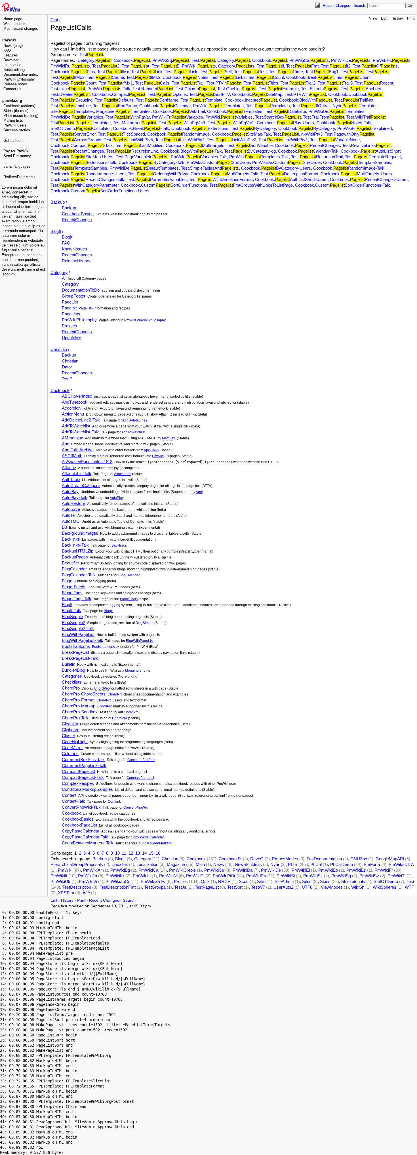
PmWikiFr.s (391, 60)
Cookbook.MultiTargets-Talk (224, 173)
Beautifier (70, 562)
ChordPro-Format (78, 699)
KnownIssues (74, 248)
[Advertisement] (24, 208)
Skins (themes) (15, 111)
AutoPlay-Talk (74, 497)
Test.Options (167, 94)
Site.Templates (72, 111)
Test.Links (228, 77)
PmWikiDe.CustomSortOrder (286, 162)
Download (11, 60)
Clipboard (70, 729)
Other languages (16, 166)
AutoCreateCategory (81, 485)
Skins (325, 881)
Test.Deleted (70, 94)
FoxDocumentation (324, 858)
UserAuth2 (283, 887)
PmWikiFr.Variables (177, 117)
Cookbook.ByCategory (306, 128)
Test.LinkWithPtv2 (231, 139)
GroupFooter (73, 296)
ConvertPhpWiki (135, 808)
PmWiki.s (199, 66)
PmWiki (9, 40)
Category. (94, 60)
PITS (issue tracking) (20, 115)
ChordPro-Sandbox (80, 711)
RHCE (224, 881)
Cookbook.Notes (185, 77)
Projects (69, 325)
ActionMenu (73, 414)
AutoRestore (73, 503)
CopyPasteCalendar (80, 831)
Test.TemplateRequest (373, 156)
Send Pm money (17, 156)
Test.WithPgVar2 (231, 122)
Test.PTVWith (305, 94)
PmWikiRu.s (70, 66)
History (397, 18)
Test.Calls (152, 83)
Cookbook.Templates (234, 111)
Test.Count (266, 77)
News (218, 864)
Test (54, 19)
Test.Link (147, 71)
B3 (64, 527)
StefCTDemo (386, 881)
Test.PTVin (224, 83)
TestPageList (207, 887)
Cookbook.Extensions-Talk (83, 162)
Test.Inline (67, 88)
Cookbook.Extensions (199, 128)
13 (137, 853)
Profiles (181, 881)
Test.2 (105, 66)
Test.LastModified (139, 145)
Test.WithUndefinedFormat (221, 179)
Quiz (205, 881)
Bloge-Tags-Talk (76, 598)
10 (117, 853)
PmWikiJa (87, 875)
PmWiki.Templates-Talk (259, 156)
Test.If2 (335, 66)
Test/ (91, 54)
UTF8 (307, 887)
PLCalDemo (341, 864)
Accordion (71, 408)
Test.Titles (261, 83)
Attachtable (122, 474)
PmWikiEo (328, 870)
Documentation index (20, 74)
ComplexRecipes (78, 783)
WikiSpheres (384, 887)
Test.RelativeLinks (366, 145)
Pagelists (86, 308)
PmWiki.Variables (229, 117)
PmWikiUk (60, 881)
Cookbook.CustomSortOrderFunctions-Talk (342, 185)
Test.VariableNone (335, 139)
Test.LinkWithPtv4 (180, 139)
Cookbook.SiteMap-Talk (241, 134)
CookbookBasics (78, 213)
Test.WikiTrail (366, 117)
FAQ (7, 50)
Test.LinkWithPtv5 (128, 139)
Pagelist (69, 307)
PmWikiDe (271, 870)
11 (124, 853)
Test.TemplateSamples (78, 168)
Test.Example (279, 88)
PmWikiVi (88, 881)
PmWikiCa (148, 870)
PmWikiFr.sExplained (364, 128)
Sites (306, 881)
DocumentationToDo (81, 290)
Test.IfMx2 (67, 77)
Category (59, 272)
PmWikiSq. (170, 60)
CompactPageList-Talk (83, 777)
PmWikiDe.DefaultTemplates (144, 168)
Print (411, 18)
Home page (12, 19)
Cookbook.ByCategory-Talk (151, 162)
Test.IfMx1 (116, 83)
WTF (409, 887)
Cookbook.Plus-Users (285, 122)
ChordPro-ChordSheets (84, 694)
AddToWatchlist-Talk (80, 431)
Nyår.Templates (355, 105)
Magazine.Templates (123, 111)
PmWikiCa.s (309, 60)
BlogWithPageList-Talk (82, 640)
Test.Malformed (134, 122)
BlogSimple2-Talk (78, 628)
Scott (243, 881)
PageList (70, 302)
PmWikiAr (92, 870)
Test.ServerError (73, 134)
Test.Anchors (361, 88)
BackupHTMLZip (77, 551)
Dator (67, 366)
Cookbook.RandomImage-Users (88, 173)
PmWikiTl (396, 875)
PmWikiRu (256, 875)
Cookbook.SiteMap (257, 94)
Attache (69, 467)
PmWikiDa (242, 870)
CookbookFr (230, 858)
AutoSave (71, 509)
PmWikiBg (120, 870)
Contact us (12, 89)
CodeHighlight (75, 741)
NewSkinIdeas (248, 864)
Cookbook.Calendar (165, 105)
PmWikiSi (286, 875)
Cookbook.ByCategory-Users (276, 168)
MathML (103, 456)
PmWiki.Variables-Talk (199, 156)
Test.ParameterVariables (157, 179)
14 (144, 853)
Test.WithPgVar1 (182, 122)
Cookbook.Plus (72, 71)
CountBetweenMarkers (154, 843)
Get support (13, 140)
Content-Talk (73, 801)
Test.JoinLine (70, 105)
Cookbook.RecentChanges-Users (369, 179)
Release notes (15, 84)
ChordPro (71, 688)
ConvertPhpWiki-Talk (81, 807)
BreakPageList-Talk (80, 658)
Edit (384, 18)
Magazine (176, 864)
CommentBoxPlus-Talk (83, 759)
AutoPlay (70, 491)
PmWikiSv (369, 875)
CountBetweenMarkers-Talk (87, 842)
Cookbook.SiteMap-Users (81, 156)
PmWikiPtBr (224, 875)
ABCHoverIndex (77, 396)
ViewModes (332, 887)
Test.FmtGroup (115, 105)
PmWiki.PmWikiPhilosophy (145, 320)
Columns (70, 753)
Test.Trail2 (298, 83)
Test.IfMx (113, 71)
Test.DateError (285, 111)
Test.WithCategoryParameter (84, 185)
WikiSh (357, 887)
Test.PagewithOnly (349, 134)
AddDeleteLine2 (135, 420)
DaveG (257, 858)
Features (10, 55)
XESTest (66, 892)
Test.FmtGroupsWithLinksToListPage (251, 185)
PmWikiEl (301, 870)
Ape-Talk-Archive (78, 449)
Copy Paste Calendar (147, 837)
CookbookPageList (79, 825)
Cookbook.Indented (251, 100)
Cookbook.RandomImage (178, 134)
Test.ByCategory (253, 128)
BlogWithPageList (78, 634)
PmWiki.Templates (218, 105)
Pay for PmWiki (16, 151)
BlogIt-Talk (71, 610)
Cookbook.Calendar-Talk (308, 151)
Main (200, 864)
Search (359, 5)
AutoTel (68, 515)
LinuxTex (119, 864)
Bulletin (68, 664)
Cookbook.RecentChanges (307, 145)
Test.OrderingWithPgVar (158, 173)
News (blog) (13, 45)
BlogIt (55, 231)
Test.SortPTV (209, 94)
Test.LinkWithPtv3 (298, 134)
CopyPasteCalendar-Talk (85, 836)
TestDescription (76, 887)
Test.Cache (105, 77)
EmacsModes (285, 858)
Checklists (71, 682)
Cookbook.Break (310, 77)
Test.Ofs (375, 66)
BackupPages (75, 557)
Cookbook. (132, 60)
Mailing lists (13, 120)
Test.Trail (188, 83)
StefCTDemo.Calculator (80, 128)
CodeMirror (72, 747)
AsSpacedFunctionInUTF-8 (87, 461)
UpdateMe (71, 337)
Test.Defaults (114, 100)
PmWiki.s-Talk (108, 88)
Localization (147, 864)
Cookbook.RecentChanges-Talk (87, 179)
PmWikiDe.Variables (76, 117)
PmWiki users (14, 125)
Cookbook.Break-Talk (141, 128)
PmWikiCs (214, 870)
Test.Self (216, 71)
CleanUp (70, 723)
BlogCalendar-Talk (79, 574)
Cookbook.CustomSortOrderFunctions (164, 185)
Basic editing (14, 70)
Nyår (274, 864)
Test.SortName (157, 100)
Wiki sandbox (14, 24)
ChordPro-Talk (75, 717)
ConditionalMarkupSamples (87, 789)
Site (260, 881)
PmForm (372, 864)
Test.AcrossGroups (75, 139)
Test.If (270, 66)
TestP (67, 378)
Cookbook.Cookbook (356, 94)
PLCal (316, 864)
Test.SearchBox (278, 117)
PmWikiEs (356, 870)
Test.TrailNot (353, 100)
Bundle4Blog (73, 670)
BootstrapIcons (76, 646)
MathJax (168, 438)
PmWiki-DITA (401, 864)
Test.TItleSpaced (121, 134)
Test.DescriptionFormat (289, 173)
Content (69, 795)
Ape (65, 443)
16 (158, 853)
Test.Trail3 (335, 83)
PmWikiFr (383, 870)
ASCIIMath (72, 455)
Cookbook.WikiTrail (179, 111)
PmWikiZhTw (153, 881)
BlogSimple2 (73, 622)
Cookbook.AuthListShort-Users (291, 179)
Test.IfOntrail (311, 105)
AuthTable (71, 479)
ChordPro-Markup (78, 705)
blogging (132, 671)
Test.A (135, 66)
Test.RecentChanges (77, 151)
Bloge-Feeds (73, 586)
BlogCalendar (74, 568)
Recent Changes (336, 5)
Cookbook (60, 390)
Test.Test (250, 71)
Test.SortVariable (250, 145)
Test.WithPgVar (128, 117)
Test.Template (201, 100)
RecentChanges (77, 219)
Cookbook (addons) (19, 106)
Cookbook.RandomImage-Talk (348, 168)
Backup (57, 202)
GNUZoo (358, 858)
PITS (292, 864)
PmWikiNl (168, 875)
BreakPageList (75, 652)
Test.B (166, 66)
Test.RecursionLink (132, 151)
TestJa (180, 887)
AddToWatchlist (76, 425)
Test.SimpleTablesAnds (210, 168)
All (64, 278)
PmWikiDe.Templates (336, 111)
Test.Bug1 (321, 71)
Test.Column (195, 88)
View (373, 18)
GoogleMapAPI (390, 858)
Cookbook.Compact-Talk (81, 145)
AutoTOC (70, 521)
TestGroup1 (155, 887)
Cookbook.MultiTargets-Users (356, 173)
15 (151, 853)
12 (131, 853)
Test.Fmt (302, 66)
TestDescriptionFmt (118, 887)
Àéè (86, 892)
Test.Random (152, 88)
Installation (12, 65)
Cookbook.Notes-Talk (343, 122)
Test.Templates (268, 105)
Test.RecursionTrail (317, 156)
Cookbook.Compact (118, 94)
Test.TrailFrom (323, 117)
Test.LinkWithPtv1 (283, 139)
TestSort (235, 887)
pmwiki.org (12, 100)
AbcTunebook (74, 402)
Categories (72, 676)
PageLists (71, 313)
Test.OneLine (236, 88)
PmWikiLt (142, 875)
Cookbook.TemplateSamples (357, 162)
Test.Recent (374, 83)
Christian (58, 349)
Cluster (68, 735)
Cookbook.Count (73, 83)
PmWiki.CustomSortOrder (218, 162)
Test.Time (286, 71)
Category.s (236, 66)
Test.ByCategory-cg (250, 151)
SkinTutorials (353, 881)
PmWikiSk (313, 875)
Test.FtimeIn (319, 88)
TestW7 (258, 887)
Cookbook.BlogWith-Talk (191, 151)
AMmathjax (72, 437)
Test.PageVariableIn (142, 156)
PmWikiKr (115, 875)
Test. (203, 60)
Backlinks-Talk (75, 545)
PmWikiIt (58, 875)
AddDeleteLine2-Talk (81, 420)
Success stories (16, 130)
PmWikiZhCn (118, 881)
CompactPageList (78, 771)
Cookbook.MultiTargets (195, 145)
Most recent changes (20, 28)
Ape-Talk (150, 450)
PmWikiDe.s (350, 60)
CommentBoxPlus (141, 760)
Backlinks (71, 539)
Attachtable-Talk (76, 473)
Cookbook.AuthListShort (371, 151)
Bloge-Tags (72, 592)
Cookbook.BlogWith (305, 100)
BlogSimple (72, 616)
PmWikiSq (341, 875)
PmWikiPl (195, 875)
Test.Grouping (71, 100)
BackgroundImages (80, 533)
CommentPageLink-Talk (84, 765)
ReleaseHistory (76, 260)
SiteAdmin (284, 881)
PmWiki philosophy (19, 79)
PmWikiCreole (182, 870)
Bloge (67, 580)
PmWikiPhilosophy (79, 319)
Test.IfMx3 (143, 77)
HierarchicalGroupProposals (76, 864)
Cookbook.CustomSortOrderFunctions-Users (99, 190)
